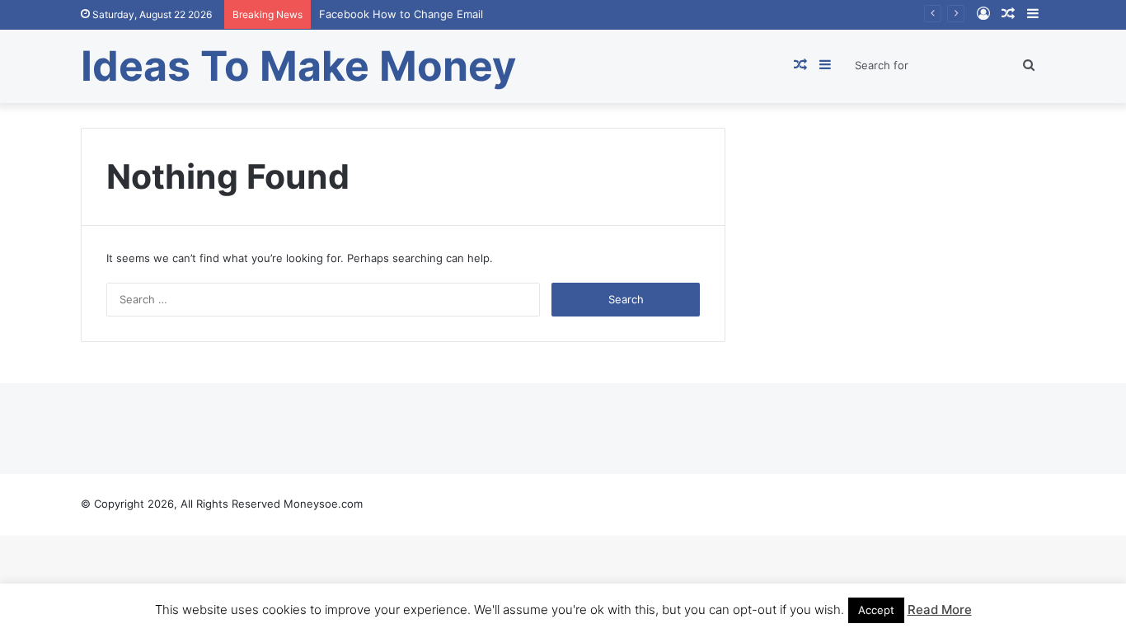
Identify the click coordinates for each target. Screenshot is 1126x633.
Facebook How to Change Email (401, 14)
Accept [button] (876, 610)
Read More (940, 609)
